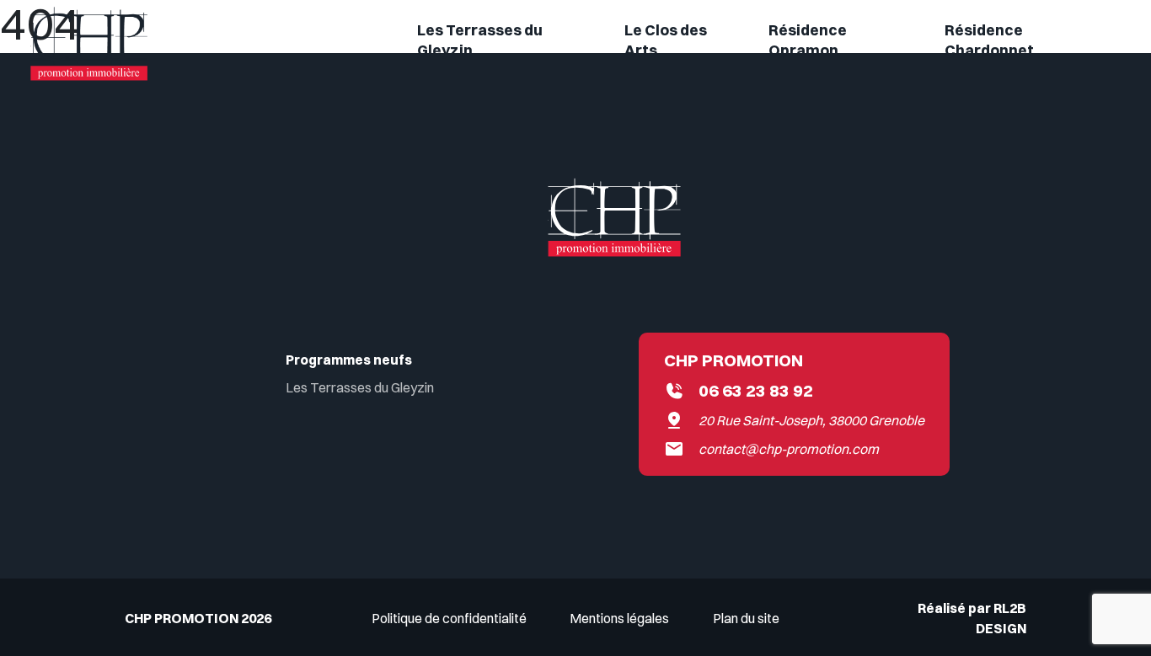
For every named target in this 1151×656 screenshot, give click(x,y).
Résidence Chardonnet (989, 40)
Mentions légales (619, 618)
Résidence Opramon (807, 40)
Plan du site (746, 618)
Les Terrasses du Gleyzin (360, 387)
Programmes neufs (349, 359)
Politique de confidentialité (449, 618)
